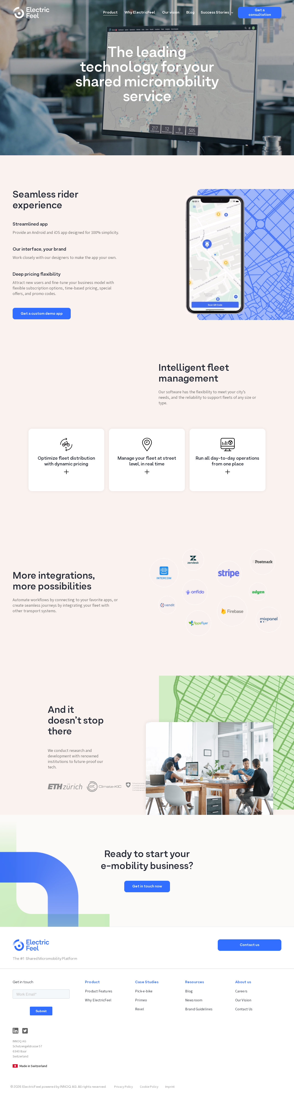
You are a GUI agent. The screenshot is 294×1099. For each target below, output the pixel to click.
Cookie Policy (149, 1087)
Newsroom (193, 1000)
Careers (241, 991)
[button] (216, 12)
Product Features (98, 991)
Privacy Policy (123, 1087)
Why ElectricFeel (139, 12)
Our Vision (243, 1000)
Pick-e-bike (144, 991)
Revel (139, 1009)
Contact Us (243, 1009)
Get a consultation (260, 12)
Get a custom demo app (42, 313)
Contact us (249, 945)
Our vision (170, 12)
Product (110, 12)
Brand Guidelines (198, 1009)
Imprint (170, 1087)
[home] (31, 12)
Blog (190, 12)
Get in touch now (147, 886)
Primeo (141, 1000)
